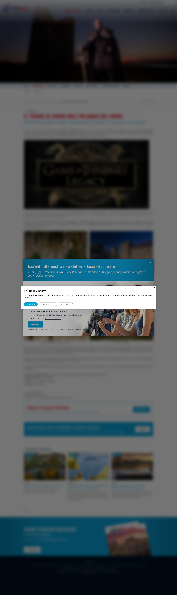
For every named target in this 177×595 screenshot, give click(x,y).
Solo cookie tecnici (48, 304)
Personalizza (65, 304)
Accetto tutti (31, 304)
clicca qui (27, 297)
